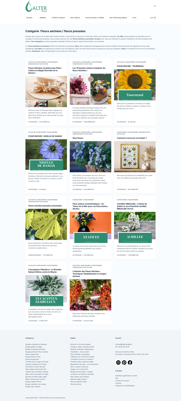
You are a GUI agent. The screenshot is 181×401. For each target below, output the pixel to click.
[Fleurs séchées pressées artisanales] (46, 224)
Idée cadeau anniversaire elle (35, 369)
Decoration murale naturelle (35, 367)
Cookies (118, 383)
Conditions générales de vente (126, 376)
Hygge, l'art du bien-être (79, 369)
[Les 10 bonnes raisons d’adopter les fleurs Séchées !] (90, 89)
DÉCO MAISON (75, 17)
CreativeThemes (59, 398)
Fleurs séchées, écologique (80, 354)
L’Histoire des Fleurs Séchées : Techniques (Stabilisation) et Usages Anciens (89, 273)
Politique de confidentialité (125, 386)
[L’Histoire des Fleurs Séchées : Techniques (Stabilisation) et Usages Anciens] (90, 294)
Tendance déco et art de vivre (38, 64)
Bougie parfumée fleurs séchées (36, 352)
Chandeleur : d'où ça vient (79, 352)
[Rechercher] (155, 6)
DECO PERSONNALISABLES (118, 17)
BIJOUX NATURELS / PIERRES (95, 17)
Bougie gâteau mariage (33, 347)
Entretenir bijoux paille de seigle (81, 362)
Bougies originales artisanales (36, 344)
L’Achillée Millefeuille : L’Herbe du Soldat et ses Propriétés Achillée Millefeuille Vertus (132, 206)
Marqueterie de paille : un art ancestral (84, 364)
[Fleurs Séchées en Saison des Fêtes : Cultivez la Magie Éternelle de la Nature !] (46, 91)
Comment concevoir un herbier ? (132, 138)
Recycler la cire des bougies (80, 344)
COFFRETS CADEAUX (58, 17)
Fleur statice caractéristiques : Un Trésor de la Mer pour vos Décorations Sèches (90, 206)
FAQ (116, 378)
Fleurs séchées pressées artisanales (45, 206)
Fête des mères (75, 384)
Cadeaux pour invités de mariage (82, 357)
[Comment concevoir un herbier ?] (135, 156)
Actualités (32, 62)
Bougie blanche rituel (32, 357)
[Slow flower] (90, 156)
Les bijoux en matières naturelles (82, 374)
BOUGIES (29, 17)
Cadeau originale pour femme (36, 364)
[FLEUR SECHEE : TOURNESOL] (135, 84)
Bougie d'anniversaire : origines (81, 372)
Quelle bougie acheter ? (78, 379)
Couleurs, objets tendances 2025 (82, 347)
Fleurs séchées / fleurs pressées (46, 62)
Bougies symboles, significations (82, 349)
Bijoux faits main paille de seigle (36, 374)
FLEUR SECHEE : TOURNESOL (130, 66)
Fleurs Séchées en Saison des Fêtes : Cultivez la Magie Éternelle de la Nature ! (45, 70)
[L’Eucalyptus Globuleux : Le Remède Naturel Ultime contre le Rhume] (46, 290)
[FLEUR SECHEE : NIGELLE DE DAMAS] (46, 154)
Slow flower (78, 138)
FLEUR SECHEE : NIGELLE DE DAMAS (45, 136)
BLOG (134, 17)
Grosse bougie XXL (32, 359)
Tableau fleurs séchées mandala (36, 372)
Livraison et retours (122, 381)
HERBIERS (43, 17)
